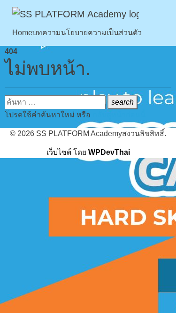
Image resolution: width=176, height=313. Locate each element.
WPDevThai (109, 152)
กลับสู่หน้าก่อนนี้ (118, 115)
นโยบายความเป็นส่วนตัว (101, 33)
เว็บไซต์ (58, 152)
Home (22, 33)
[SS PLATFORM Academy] (75, 13)
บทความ (46, 33)
